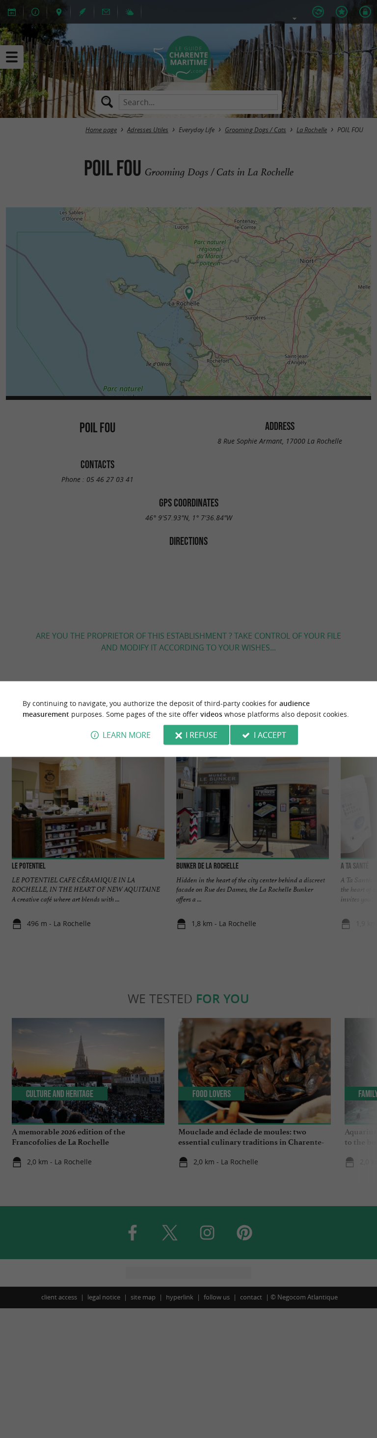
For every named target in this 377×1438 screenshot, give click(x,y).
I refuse (201, 735)
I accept (270, 735)
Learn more (127, 735)
